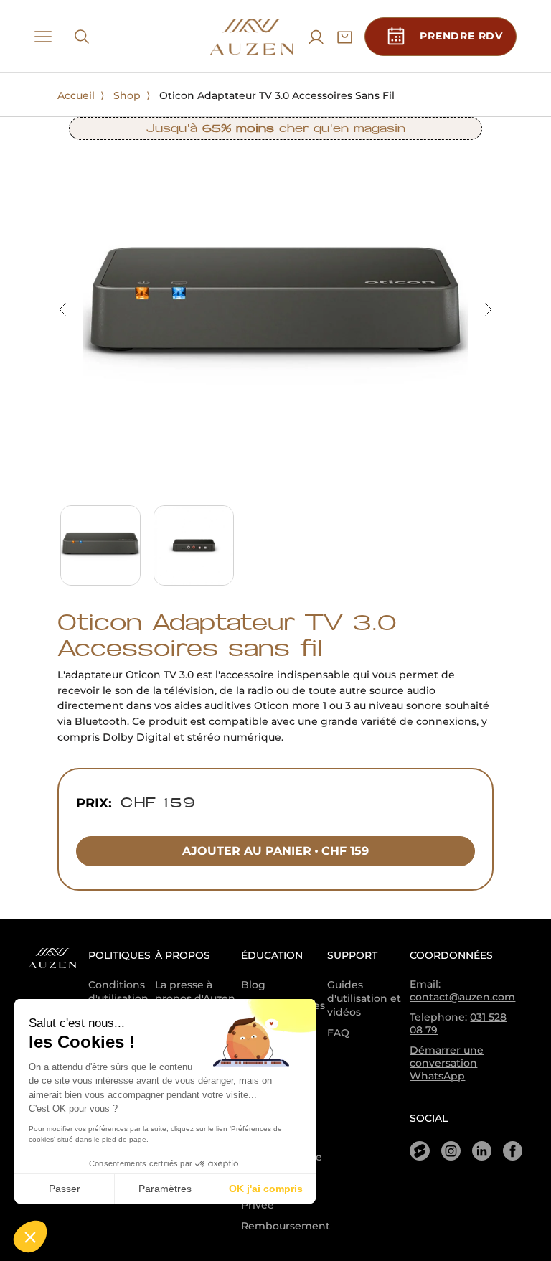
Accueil (76, 95)
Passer (64, 1188)
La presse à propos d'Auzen (195, 991)
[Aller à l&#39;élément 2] (194, 545)
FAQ (338, 1032)
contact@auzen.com (462, 996)
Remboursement (285, 1225)
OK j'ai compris (266, 1188)
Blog (253, 984)
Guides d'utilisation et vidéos (364, 998)
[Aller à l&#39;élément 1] (100, 545)
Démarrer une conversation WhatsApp (447, 1063)
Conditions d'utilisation (118, 991)
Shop (127, 95)
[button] (30, 1236)
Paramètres (165, 1188)
